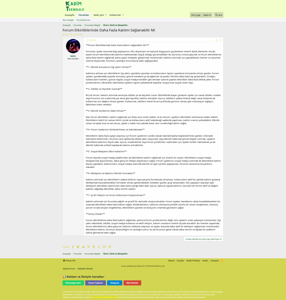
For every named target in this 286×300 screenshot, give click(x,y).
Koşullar (180, 260)
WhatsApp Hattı (73, 283)
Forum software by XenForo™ (143, 266)
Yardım (205, 260)
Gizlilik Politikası (193, 260)
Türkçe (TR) (70, 260)
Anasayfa (69, 14)
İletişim (171, 260)
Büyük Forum (69, 268)
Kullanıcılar (115, 14)
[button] (106, 15)
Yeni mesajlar (68, 20)
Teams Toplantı (95, 283)
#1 (221, 40)
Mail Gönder (132, 283)
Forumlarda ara (83, 20)
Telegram (114, 283)
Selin (67, 34)
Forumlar (84, 14)
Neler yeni (99, 14)
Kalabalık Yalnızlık (85, 268)
